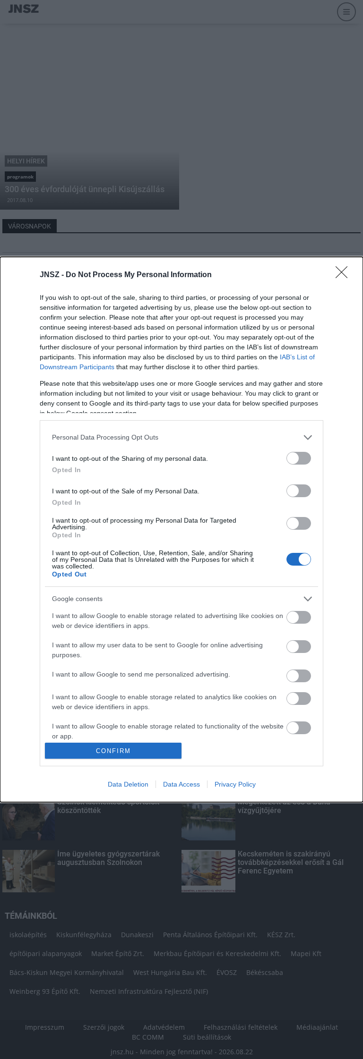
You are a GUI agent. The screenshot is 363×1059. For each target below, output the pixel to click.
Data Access (181, 784)
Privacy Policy (235, 784)
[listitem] (181, 437)
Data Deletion (128, 784)
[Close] (345, 275)
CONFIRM (113, 750)
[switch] (298, 458)
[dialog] (181, 530)
